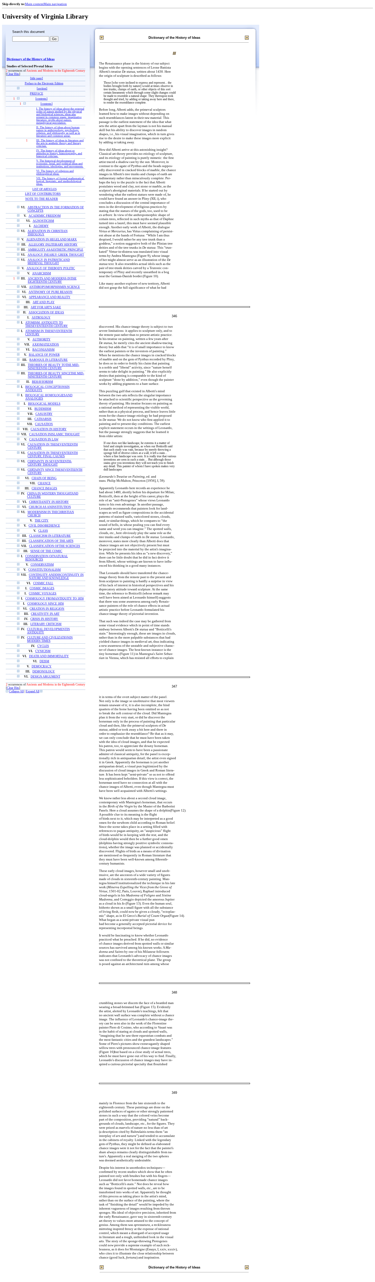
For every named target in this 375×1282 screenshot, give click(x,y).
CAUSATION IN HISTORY (49, 429)
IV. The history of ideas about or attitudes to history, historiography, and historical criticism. (59, 153)
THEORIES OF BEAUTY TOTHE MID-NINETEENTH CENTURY (53, 366)
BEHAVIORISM (42, 382)
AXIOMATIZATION (45, 344)
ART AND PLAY (44, 302)
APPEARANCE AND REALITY (49, 297)
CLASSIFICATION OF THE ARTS (51, 541)
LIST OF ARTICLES (44, 189)
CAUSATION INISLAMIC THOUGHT (54, 434)
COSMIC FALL (43, 583)
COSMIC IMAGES (42, 588)
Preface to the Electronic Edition (44, 83)
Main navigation (55, 4)
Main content (34, 4)
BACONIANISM (43, 349)
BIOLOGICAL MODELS (44, 403)
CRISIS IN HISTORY (44, 619)
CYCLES (43, 646)
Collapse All (16, 691)
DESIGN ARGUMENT (45, 676)
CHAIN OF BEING (44, 478)
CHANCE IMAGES (44, 488)
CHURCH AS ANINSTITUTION (50, 507)
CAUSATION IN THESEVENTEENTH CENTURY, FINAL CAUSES (53, 454)
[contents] (41, 98)
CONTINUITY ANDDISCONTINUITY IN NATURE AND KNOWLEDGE (56, 576)
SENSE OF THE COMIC (46, 551)
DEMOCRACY (42, 666)
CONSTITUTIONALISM (44, 570)
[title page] (36, 78)
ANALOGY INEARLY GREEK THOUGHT (56, 255)
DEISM (44, 661)
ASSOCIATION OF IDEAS (46, 312)
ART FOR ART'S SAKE (46, 307)
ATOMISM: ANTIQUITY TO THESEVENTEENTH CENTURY (46, 324)
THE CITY (41, 520)
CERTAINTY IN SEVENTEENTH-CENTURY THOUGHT (50, 463)
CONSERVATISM (42, 564)
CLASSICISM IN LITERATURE (50, 536)
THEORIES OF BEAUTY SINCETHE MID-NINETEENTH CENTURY (56, 375)
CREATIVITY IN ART (45, 614)
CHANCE (44, 483)
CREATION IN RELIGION (47, 609)
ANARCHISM (41, 273)
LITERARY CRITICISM (45, 624)
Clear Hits (13, 74)
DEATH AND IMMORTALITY (49, 656)
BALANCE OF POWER (44, 355)
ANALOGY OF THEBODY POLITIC (51, 268)
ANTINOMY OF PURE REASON (50, 292)
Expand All (32, 691)
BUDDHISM (42, 409)
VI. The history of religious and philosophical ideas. (55, 172)
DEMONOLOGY (43, 671)
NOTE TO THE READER (41, 199)
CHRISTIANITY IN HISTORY (49, 502)
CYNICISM (43, 651)
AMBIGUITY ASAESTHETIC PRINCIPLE (55, 249)
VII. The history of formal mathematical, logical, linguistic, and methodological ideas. (60, 181)
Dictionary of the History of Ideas (31, 59)
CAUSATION (44, 424)
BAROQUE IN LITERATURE (48, 360)
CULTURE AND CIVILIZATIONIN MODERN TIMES (50, 639)
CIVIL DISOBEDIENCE (44, 525)
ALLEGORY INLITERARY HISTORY (53, 244)
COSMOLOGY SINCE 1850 (45, 603)
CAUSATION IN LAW (43, 439)
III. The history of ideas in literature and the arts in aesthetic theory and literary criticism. (60, 143)
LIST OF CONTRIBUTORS (43, 194)
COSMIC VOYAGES (42, 593)
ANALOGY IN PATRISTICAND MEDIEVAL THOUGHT (49, 261)
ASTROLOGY (41, 317)
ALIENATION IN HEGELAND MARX (51, 239)
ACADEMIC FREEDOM (45, 216)
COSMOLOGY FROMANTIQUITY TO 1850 (54, 598)
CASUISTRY (44, 414)
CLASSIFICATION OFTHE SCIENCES (54, 546)
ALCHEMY (41, 226)
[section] (42, 88)
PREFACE (36, 93)
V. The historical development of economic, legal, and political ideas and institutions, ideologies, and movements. (59, 163)
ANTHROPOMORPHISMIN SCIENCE (54, 287)
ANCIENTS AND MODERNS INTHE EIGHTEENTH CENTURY (52, 280)
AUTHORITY (41, 339)
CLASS (43, 530)
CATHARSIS (43, 419)
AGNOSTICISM (43, 221)
